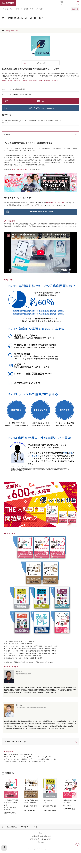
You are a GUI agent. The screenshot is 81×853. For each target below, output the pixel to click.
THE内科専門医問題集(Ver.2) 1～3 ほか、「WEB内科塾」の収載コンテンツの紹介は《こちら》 (31, 121)
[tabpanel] (40, 46)
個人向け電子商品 (12, 827)
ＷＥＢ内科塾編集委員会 (17, 89)
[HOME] (3, 826)
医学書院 (8, 3)
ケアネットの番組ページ (19, 169)
